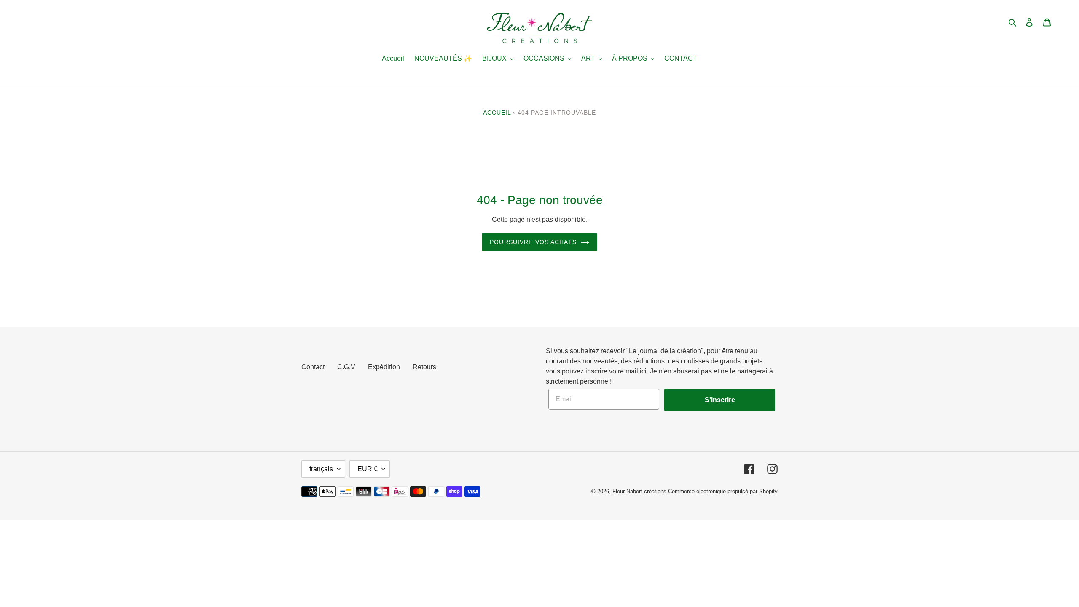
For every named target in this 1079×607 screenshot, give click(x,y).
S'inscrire (720, 399)
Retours (424, 367)
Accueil (497, 112)
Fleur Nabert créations (639, 491)
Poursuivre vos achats (533, 242)
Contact (313, 367)
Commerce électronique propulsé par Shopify (723, 491)
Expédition (384, 367)
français (321, 469)
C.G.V (346, 367)
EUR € (367, 469)
